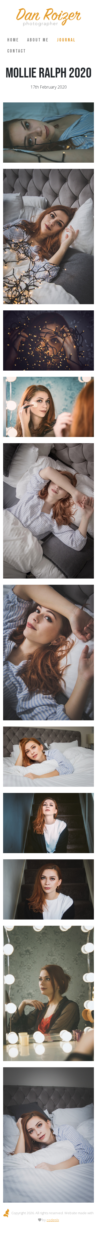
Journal (66, 40)
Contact (16, 51)
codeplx (53, 1220)
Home (13, 40)
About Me (38, 40)
